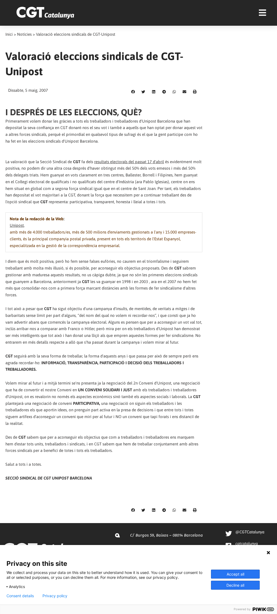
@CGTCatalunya (249, 532)
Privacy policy (54, 596)
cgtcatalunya (246, 543)
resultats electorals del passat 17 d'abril (129, 161)
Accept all (235, 574)
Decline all (235, 585)
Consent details (20, 596)
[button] (133, 92)
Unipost (17, 225)
